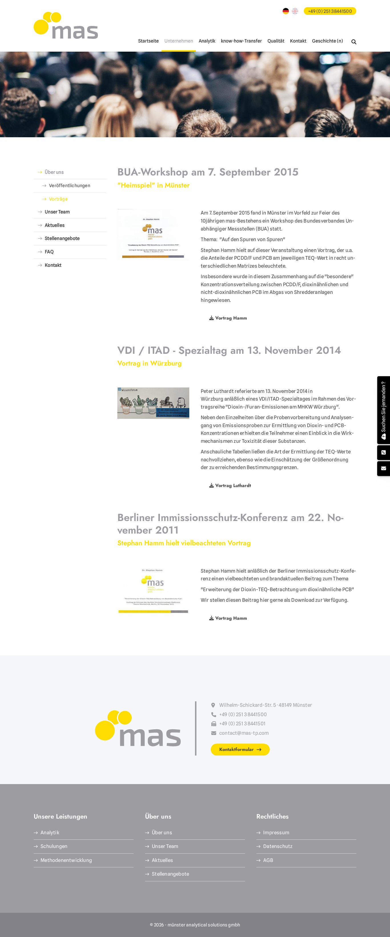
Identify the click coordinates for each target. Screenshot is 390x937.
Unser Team (57, 212)
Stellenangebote (62, 238)
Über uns (54, 172)
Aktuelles (55, 225)
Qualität (276, 41)
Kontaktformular (236, 749)
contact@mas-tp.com (244, 733)
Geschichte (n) (327, 41)
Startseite (148, 41)
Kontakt (298, 41)
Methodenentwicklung (66, 860)
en (295, 11)
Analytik (207, 41)
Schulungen (54, 846)
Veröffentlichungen (69, 185)
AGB (268, 860)
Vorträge (58, 199)
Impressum (276, 832)
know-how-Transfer (241, 41)
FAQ (49, 252)
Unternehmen (178, 41)
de (286, 11)
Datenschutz (277, 846)
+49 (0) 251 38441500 (330, 11)
